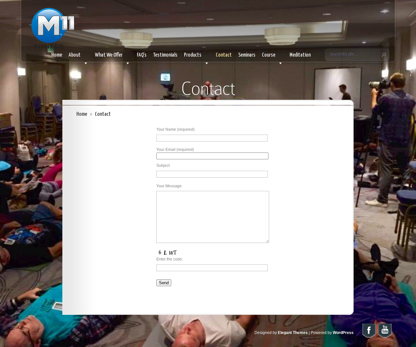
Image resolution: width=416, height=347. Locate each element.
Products (193, 55)
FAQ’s (142, 55)
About (75, 55)
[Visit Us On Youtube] (385, 337)
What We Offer (109, 55)
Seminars (246, 55)
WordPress (343, 332)
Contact (224, 55)
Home (56, 55)
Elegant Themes (293, 332)
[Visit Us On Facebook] (369, 337)
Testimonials (165, 55)
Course (268, 55)
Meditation (300, 55)
